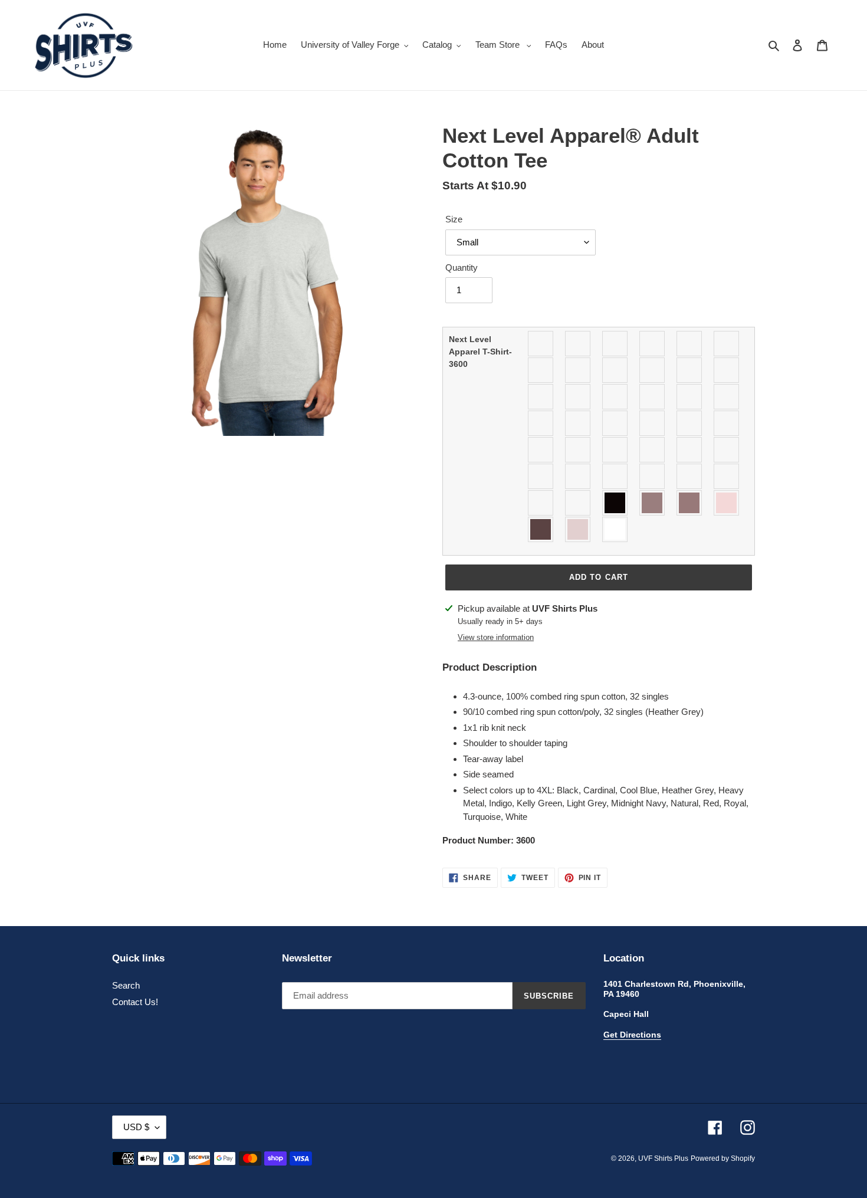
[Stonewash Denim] (578, 503)
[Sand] (727, 476)
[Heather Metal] (689, 396)
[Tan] (652, 503)
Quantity (461, 267)
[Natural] (652, 449)
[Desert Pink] (727, 370)
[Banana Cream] (578, 343)
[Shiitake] (541, 503)
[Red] (615, 476)
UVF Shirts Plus (663, 1158)
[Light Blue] (578, 423)
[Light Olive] (652, 423)
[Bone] (689, 343)
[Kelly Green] (541, 423)
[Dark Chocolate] (689, 370)
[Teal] (689, 503)
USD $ (136, 1127)
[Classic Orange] (541, 370)
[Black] (615, 343)
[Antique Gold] (541, 343)
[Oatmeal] (689, 449)
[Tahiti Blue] (615, 503)
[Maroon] (727, 423)
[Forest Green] (541, 396)
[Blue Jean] (652, 343)
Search (126, 985)
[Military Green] (615, 449)
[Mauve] (541, 449)
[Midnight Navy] (578, 449)
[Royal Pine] (689, 476)
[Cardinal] (727, 343)
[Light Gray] (615, 423)
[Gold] (578, 396)
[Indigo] (727, 396)
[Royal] (652, 476)
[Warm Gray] (541, 529)
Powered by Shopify (723, 1158)
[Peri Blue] (541, 476)
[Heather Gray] (652, 396)
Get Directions (632, 1034)
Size (453, 219)
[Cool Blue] (615, 370)
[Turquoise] (727, 503)
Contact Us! (135, 1002)
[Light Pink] (689, 423)
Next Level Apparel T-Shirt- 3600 (480, 351)
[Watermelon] (578, 529)
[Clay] (578, 370)
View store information (496, 637)
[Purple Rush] (578, 476)
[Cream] (652, 370)
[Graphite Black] (615, 396)
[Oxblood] (727, 449)
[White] (615, 529)
